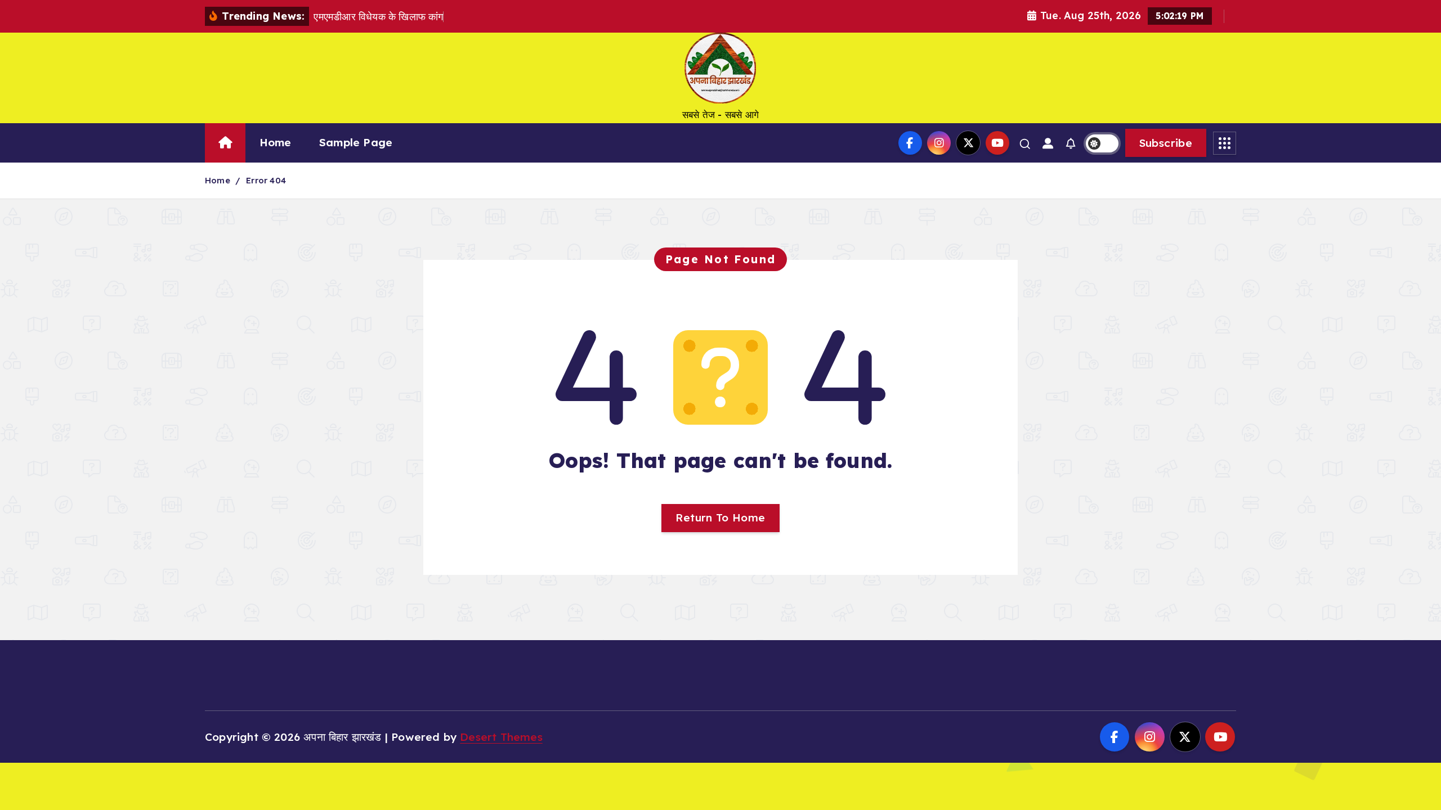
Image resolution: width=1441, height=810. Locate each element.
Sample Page (355, 142)
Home (275, 142)
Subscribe (1165, 143)
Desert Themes (501, 737)
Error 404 (266, 180)
